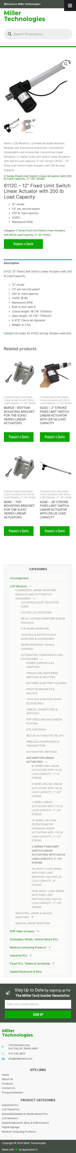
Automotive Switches (41, 751)
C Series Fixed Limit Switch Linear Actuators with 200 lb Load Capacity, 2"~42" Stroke (48, 854)
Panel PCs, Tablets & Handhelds (30, 963)
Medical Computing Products (28, 947)
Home (7, 143)
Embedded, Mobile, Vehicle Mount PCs (34, 939)
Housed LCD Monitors (36, 612)
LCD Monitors (18, 586)
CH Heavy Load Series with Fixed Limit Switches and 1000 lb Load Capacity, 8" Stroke (47, 876)
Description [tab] (11, 263)
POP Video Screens (22, 931)
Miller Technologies (24, 16)
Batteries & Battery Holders (46, 683)
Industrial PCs (18, 955)
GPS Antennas (36, 729)
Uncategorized (19, 578)
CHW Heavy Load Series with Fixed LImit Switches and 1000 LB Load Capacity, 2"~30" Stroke (48, 899)
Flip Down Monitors (35, 628)
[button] (65, 64)
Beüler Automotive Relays (45, 735)
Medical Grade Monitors (32, 923)
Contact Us (11, 333)
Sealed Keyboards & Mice (26, 971)
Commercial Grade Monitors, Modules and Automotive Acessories (36, 594)
